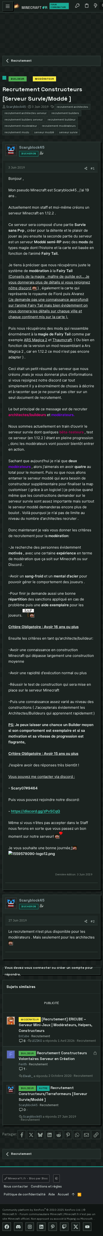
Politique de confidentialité (25, 1194)
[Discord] (18, 1226)
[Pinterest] (52, 1226)
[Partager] (86, 168)
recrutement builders (65, 113)
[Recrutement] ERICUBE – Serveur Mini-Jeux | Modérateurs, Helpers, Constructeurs (55, 1025)
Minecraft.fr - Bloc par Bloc (27, 1178)
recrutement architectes (72, 107)
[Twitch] (64, 1226)
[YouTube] (87, 1226)
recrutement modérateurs (59, 125)
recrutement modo (17, 132)
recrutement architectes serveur (25, 113)
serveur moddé (44, 132)
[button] (7, 6)
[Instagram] (29, 1226)
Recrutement (40, 1036)
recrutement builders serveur (24, 119)
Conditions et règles (46, 1186)
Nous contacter (16, 1186)
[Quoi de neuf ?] (95, 6)
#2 (93, 921)
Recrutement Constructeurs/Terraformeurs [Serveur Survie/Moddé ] (53, 1093)
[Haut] (73, 1195)
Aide (51, 1194)
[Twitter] (75, 1226)
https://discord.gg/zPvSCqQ (35, 811)
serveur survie (68, 132)
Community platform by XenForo (41, 1210)
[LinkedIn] (41, 1226)
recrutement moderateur (21, 125)
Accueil (63, 1194)
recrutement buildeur (61, 119)
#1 (93, 168)
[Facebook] (6, 1226)
